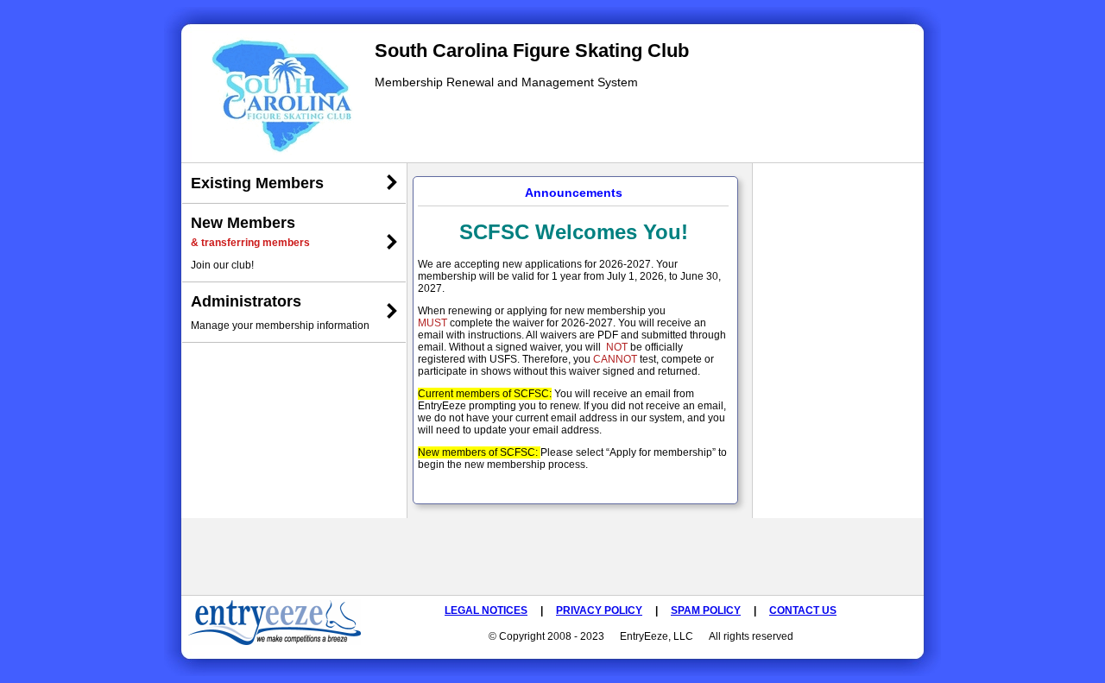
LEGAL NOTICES (486, 610)
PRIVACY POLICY (599, 610)
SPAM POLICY (706, 610)
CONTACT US (803, 610)
